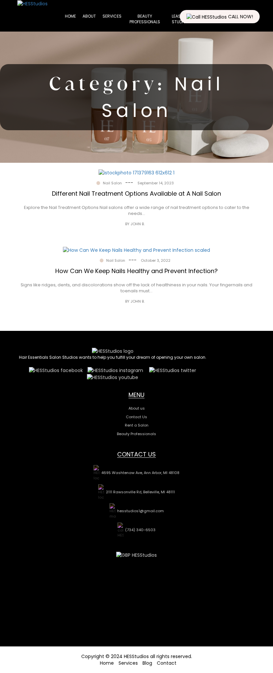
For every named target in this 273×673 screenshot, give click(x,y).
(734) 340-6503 (140, 529)
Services (112, 16)
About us (137, 408)
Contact (166, 663)
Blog (147, 663)
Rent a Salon (136, 425)
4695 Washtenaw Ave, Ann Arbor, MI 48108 (140, 472)
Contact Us (136, 417)
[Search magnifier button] (258, 30)
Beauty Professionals (145, 19)
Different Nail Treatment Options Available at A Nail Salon (136, 193)
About (89, 16)
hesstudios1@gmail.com (140, 511)
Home (70, 16)
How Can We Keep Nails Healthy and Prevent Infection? (136, 271)
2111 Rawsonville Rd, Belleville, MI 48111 (140, 492)
